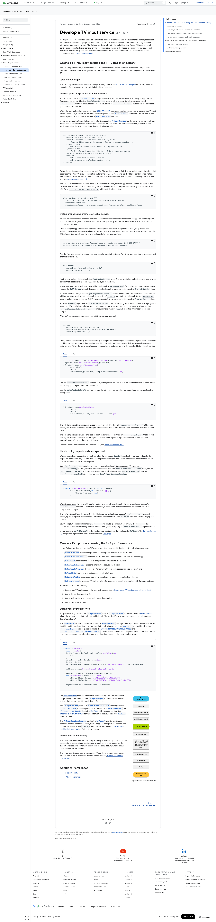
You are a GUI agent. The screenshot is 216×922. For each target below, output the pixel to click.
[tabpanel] (108, 367)
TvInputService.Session (76, 557)
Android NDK (159, 893)
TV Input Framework (82, 53)
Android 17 (128, 876)
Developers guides (161, 882)
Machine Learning (69, 880)
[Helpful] (151, 24)
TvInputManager (103, 116)
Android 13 (128, 890)
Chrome (71, 907)
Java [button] (74, 354)
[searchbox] (15, 20)
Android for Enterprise (41, 880)
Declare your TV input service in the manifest (132, 590)
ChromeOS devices (101, 883)
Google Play (80, 3)
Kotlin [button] (65, 354)
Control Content (118, 726)
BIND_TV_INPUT (103, 111)
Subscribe (188, 916)
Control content (70, 696)
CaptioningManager (69, 629)
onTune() (101, 721)
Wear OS (97, 880)
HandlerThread (108, 623)
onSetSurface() (115, 708)
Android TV (31, 11)
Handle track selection (72, 729)
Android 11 (128, 898)
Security (36, 883)
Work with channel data (114, 445)
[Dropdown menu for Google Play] (87, 2)
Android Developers (66, 24)
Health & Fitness (69, 883)
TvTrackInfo (70, 573)
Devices (18, 11)
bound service (146, 613)
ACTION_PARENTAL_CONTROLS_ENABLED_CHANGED (80, 632)
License (43, 916)
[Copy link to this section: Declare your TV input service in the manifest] (110, 94)
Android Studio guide (162, 878)
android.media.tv (71, 773)
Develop (63, 3)
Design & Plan (45, 3)
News (35, 890)
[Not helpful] (154, 24)
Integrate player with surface (72, 714)
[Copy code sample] (154, 132)
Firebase (82, 907)
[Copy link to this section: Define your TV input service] (92, 609)
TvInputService (87, 98)
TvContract (70, 561)
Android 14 (128, 887)
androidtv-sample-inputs (126, 84)
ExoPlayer (107, 534)
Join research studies (193, 887)
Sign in (210, 3)
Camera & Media (69, 887)
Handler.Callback (68, 708)
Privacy (66, 890)
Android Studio (198, 3)
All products (115, 907)
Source (35, 887)
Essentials (28, 3)
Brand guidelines (54, 916)
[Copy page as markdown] (124, 33)
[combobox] (155, 3)
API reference (160, 885)
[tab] (65, 353)
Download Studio (161, 889)
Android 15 (128, 883)
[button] (14, 48)
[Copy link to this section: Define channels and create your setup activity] (111, 214)
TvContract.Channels (74, 565)
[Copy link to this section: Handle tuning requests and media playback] (108, 451)
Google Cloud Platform (98, 907)
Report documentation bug (195, 880)
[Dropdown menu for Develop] (69, 2)
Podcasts (36, 898)
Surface (94, 711)
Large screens (99, 876)
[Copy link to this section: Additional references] (90, 768)
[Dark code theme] (152, 132)
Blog (97, 3)
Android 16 (128, 880)
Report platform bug (193, 876)
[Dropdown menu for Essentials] (35, 2)
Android (36, 876)
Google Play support (193, 883)
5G (64, 894)
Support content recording (78, 179)
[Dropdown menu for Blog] (102, 2)
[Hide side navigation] (27, 918)
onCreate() (69, 623)
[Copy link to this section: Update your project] (83, 80)
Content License (117, 832)
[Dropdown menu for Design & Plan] (54, 2)
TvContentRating (72, 577)
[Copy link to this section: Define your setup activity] (89, 736)
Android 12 (128, 894)
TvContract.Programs (74, 569)
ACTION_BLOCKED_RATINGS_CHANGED (116, 629)
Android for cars (100, 887)
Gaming (66, 876)
